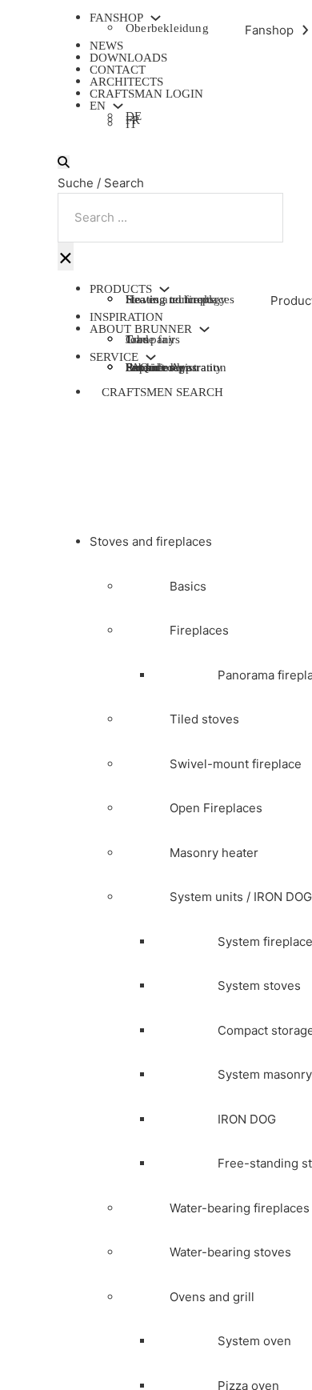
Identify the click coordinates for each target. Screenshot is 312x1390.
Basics (188, 586)
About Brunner (141, 329)
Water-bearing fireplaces (240, 1208)
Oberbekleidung (167, 28)
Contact (118, 69)
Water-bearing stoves (230, 1252)
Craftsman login (146, 93)
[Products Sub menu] (164, 289)
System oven (254, 1340)
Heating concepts (170, 299)
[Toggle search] (64, 162)
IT (131, 126)
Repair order (158, 367)
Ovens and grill (212, 1296)
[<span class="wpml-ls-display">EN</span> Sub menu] (118, 106)
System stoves (259, 985)
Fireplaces (199, 630)
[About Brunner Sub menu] (204, 329)
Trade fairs (153, 339)
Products (121, 289)
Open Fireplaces (216, 807)
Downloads (128, 57)
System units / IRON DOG (241, 896)
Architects (126, 81)
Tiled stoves (204, 719)
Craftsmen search (162, 392)
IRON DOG (247, 1119)
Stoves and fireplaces (151, 541)
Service (114, 357)
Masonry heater (214, 852)
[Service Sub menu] (151, 357)
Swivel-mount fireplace (236, 763)
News (106, 45)
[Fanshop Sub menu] (156, 18)
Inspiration (126, 316)
